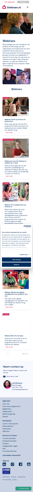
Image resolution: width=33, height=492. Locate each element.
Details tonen (24, 254)
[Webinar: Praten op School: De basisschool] (16, 106)
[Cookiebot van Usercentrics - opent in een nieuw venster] (23, 226)
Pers (4, 449)
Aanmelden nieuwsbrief (11, 455)
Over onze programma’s (11, 406)
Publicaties (7, 429)
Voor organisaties (9, 2)
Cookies (15, 479)
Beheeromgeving (9, 414)
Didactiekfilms (8, 426)
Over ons (6, 404)
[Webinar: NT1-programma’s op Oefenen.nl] (16, 191)
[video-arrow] (12, 5)
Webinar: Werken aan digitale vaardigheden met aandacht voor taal (16, 294)
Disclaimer (13, 477)
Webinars (6, 431)
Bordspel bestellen (9, 441)
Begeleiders (7, 409)
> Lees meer (9, 132)
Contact (6, 443)
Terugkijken (6, 98)
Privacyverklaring (7, 479)
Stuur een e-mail (12, 376)
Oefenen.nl (23, 2)
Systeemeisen (6, 477)
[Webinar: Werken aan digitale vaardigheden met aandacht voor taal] (16, 279)
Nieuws (12, 139)
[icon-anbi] (6, 469)
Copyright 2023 (22, 477)
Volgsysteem (7, 411)
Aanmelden (6, 139)
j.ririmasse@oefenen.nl (20, 389)
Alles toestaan (16, 259)
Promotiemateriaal (9, 451)
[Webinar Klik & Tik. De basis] (16, 322)
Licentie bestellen (9, 438)
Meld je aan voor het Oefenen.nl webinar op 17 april (15, 162)
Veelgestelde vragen (10, 446)
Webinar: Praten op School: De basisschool (15, 120)
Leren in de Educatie (10, 424)
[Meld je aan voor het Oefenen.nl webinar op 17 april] (16, 148)
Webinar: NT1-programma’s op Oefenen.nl (15, 206)
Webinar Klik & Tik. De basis (14, 336)
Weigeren (16, 264)
